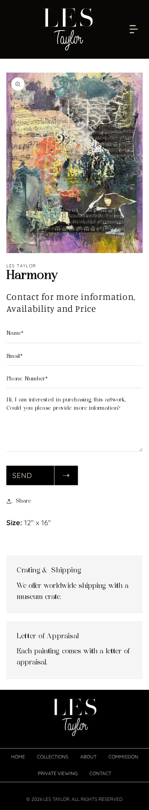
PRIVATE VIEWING (57, 773)
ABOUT (88, 757)
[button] (133, 29)
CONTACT (100, 773)
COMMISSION (123, 757)
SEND (22, 475)
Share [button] (23, 501)
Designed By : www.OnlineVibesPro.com (74, 806)
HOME (18, 757)
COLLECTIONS (52, 757)
